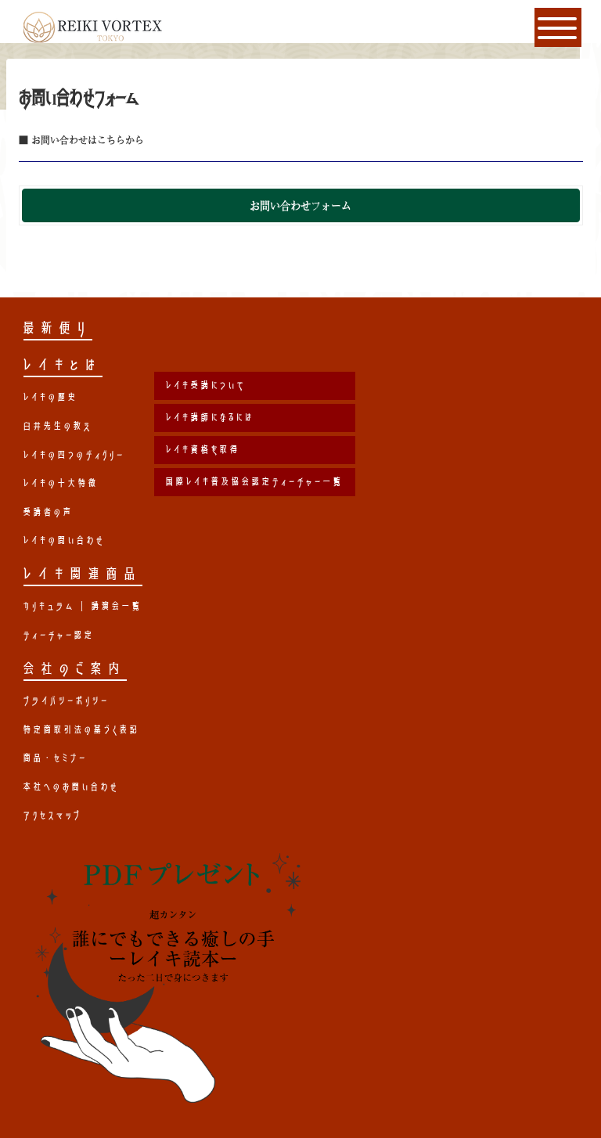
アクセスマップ (52, 814)
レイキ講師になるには (210, 417)
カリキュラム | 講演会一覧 (82, 605)
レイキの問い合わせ (64, 540)
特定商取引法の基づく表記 (81, 729)
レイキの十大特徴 (61, 483)
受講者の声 (48, 512)
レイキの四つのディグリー (74, 454)
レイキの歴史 (50, 397)
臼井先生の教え (57, 425)
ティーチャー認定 (59, 634)
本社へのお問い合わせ (71, 786)
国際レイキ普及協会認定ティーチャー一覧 (255, 481)
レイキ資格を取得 (203, 449)
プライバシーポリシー (66, 700)
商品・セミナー (55, 757)
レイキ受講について (206, 385)
